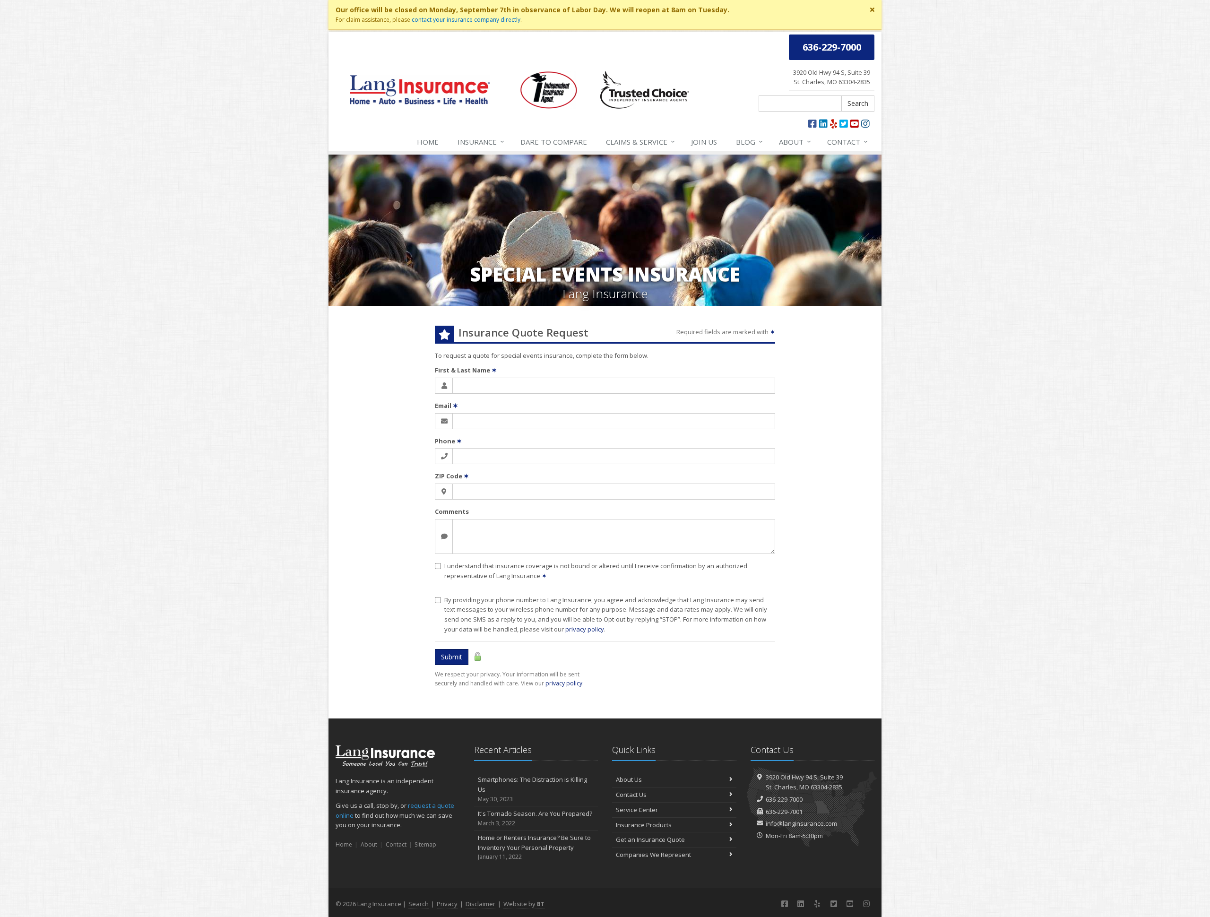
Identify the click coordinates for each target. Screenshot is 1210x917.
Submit (451, 656)
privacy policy (584, 629)
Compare (553, 142)
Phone (448, 441)
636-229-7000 (784, 799)
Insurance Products (644, 825)
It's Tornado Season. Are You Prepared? (535, 818)
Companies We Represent (653, 854)
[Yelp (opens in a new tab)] (833, 123)
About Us (629, 779)
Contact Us (631, 794)
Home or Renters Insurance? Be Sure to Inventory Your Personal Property (534, 847)
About (795, 142)
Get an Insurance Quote (650, 839)
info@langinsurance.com (801, 823)
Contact (847, 142)
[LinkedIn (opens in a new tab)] (823, 123)
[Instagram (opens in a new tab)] (865, 123)
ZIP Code (452, 476)
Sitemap (425, 844)
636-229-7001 (784, 811)
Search (857, 103)
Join (704, 142)
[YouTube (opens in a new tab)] (854, 123)
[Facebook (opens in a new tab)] (812, 123)
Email (446, 405)
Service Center (637, 809)
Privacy (447, 904)
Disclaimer (480, 904)
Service (640, 142)
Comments (452, 511)
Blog (749, 142)
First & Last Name (466, 370)
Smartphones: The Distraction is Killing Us (532, 789)
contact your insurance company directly (466, 20)
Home (428, 142)
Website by (523, 904)
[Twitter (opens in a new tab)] (843, 123)
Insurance (481, 142)
